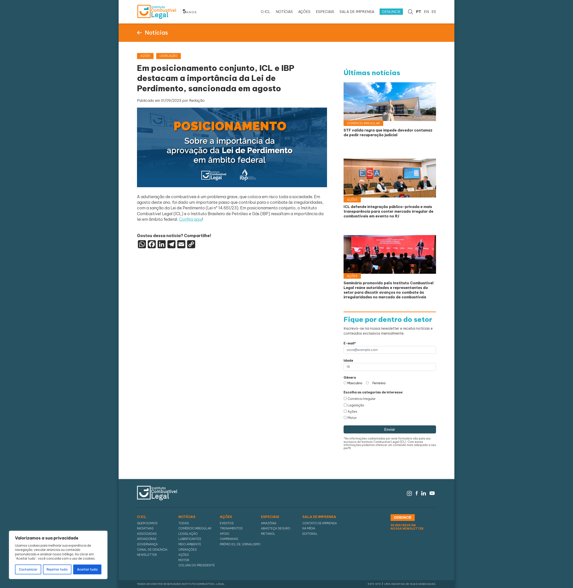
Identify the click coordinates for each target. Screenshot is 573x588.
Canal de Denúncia (152, 549)
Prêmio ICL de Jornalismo (240, 544)
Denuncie (391, 11)
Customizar (28, 569)
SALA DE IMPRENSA (357, 11)
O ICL (265, 11)
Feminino (379, 383)
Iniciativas (145, 528)
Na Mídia (308, 528)
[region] (58, 555)
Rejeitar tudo (57, 569)
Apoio (224, 533)
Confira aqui (190, 219)
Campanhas (229, 539)
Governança (147, 544)
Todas (183, 523)
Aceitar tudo (87, 569)
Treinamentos (231, 528)
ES (434, 11)
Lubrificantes (189, 539)
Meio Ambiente (189, 544)
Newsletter (147, 554)
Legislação (356, 405)
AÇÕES (304, 11)
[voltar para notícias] (139, 32)
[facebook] (417, 493)
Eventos (227, 523)
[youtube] (432, 493)
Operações (187, 549)
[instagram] (409, 493)
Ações (352, 412)
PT (418, 11)
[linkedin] (424, 493)
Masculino (354, 383)
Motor (352, 418)
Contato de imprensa (319, 523)
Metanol (268, 533)
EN (426, 11)
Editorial (310, 533)
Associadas (147, 533)
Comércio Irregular (362, 399)
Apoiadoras (146, 539)
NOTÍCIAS (284, 11)
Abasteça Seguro (275, 528)
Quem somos (147, 523)
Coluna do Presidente (196, 565)
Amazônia (268, 523)
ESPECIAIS (325, 11)
